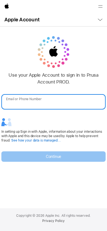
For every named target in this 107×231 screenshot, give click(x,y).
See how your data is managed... (36, 140)
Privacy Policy (53, 221)
